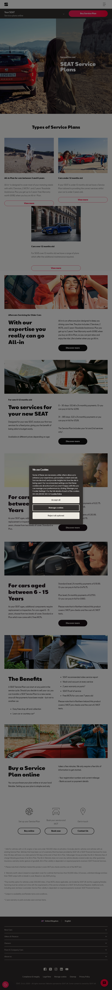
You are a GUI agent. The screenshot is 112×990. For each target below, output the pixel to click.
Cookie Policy (56, 494)
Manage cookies (56, 508)
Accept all (56, 500)
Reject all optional (56, 516)
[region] (56, 495)
